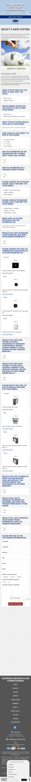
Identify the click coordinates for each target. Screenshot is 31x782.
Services (15, 692)
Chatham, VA (24, 758)
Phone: (4, 563)
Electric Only (7, 114)
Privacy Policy (15, 711)
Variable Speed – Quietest (11, 208)
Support (15, 696)
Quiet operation (8, 194)
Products (15, 688)
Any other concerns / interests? (10, 585)
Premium (6, 257)
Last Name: (5, 547)
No (4, 162)
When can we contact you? (9, 574)
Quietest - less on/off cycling (12, 190)
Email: (4, 569)
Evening (12, 577)
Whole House (7, 98)
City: (3, 558)
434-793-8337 (15, 722)
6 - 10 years (7, 144)
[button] (15, 604)
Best (5, 276)
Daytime (6, 577)
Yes (5, 160)
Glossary (15, 718)
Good (5, 318)
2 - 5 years (7, 141)
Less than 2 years (9, 139)
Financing (15, 703)
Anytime (19, 577)
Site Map (15, 715)
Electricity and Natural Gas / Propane (14, 116)
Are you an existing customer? (10, 579)
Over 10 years (8, 146)
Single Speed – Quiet (10, 213)
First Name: (5, 541)
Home (15, 684)
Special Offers (15, 699)
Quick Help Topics (14, 17)
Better (5, 297)
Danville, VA (5, 760)
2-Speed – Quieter (9, 210)
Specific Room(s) (9, 100)
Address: (4, 552)
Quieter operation (9, 192)
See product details (7, 273)
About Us (15, 707)
